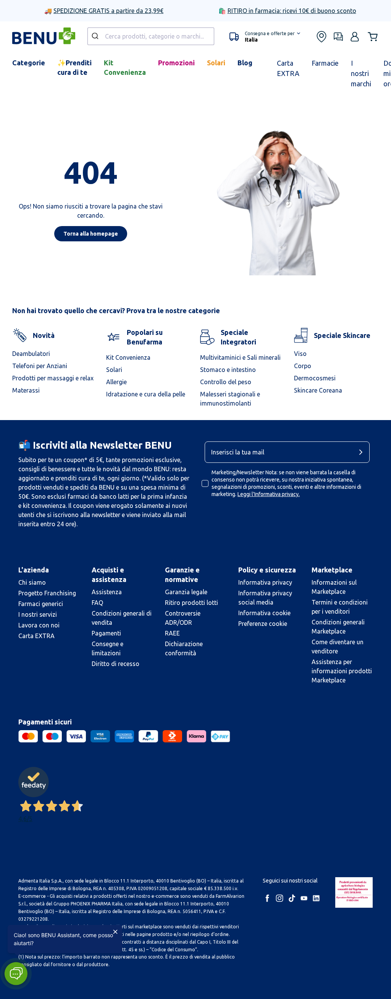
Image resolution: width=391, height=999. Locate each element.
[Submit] (96, 36)
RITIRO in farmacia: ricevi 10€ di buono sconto (292, 10)
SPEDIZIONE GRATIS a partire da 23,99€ (108, 10)
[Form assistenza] (338, 36)
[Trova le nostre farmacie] (321, 37)
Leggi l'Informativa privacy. (269, 494)
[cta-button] (362, 452)
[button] (264, 36)
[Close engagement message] (115, 932)
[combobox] (150, 36)
